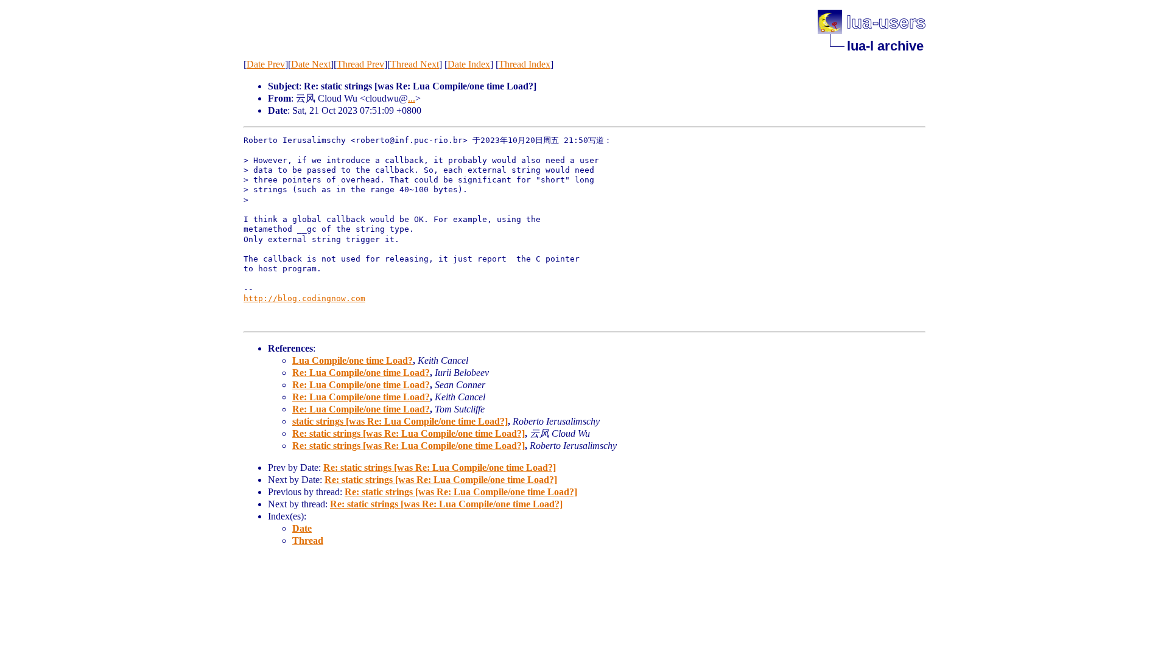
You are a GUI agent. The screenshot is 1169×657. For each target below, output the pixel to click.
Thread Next (414, 64)
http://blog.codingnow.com (304, 298)
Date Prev (266, 64)
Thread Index (524, 64)
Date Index (469, 64)
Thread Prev (360, 64)
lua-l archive (885, 46)
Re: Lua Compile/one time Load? (361, 372)
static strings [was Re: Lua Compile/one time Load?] (400, 421)
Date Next (311, 64)
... (411, 98)
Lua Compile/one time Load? (352, 360)
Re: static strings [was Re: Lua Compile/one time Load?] (408, 433)
